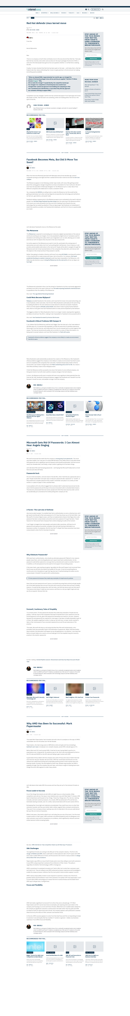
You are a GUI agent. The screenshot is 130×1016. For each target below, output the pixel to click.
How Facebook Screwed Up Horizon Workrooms (46, 317)
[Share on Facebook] (97, 18)
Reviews (63, 12)
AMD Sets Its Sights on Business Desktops (91, 956)
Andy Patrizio (49, 963)
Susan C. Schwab (45, 1005)
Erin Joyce (29, 706)
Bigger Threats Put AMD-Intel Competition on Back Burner (35, 956)
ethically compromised (47, 306)
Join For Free (93, 58)
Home (28, 17)
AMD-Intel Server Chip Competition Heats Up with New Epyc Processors (52, 845)
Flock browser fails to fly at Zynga (93, 415)
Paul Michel (41, 1012)
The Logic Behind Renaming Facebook (43, 294)
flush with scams (65, 332)
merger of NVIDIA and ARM (34, 854)
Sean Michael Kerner (34, 29)
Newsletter (96, 9)
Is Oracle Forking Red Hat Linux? (92, 132)
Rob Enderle (32, 167)
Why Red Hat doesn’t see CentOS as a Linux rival (34, 132)
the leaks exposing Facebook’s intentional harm (67, 288)
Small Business (54, 12)
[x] (88, 9)
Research (84, 12)
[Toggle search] (102, 9)
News (37, 12)
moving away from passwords (64, 458)
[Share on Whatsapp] (102, 18)
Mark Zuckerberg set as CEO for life (62, 364)
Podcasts (71, 12)
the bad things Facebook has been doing (45, 201)
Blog (78, 12)
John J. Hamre (75, 1012)
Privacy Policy (89, 65)
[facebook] (86, 9)
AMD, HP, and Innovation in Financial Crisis (73, 956)
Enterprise (44, 12)
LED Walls (64, 254)
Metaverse (32, 234)
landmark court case (32, 747)
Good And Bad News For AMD (54, 955)
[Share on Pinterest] (100, 18)
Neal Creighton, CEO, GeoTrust (74, 697)
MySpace (29, 301)
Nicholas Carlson (70, 424)
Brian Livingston (89, 705)
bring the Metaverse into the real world (56, 260)
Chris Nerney (49, 705)
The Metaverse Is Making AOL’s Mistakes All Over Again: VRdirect (35, 416)
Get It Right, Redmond (52, 697)
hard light (29, 262)
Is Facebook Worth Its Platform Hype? (72, 415)
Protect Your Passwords (92, 697)
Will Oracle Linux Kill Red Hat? (54, 132)
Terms (100, 64)
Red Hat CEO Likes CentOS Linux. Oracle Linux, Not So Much (73, 133)
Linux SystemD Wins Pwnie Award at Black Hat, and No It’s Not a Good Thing (93, 95)
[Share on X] (99, 18)
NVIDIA (40, 192)
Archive (92, 12)
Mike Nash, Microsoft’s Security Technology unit (35, 698)
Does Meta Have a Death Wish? (55, 415)
